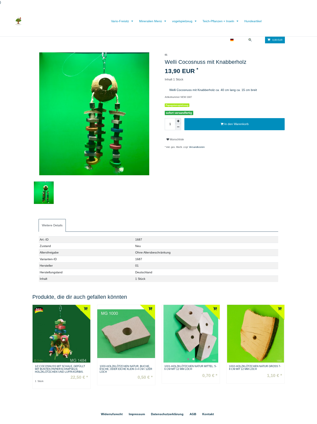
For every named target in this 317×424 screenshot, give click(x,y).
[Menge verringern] (178, 127)
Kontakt (208, 414)
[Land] (232, 40)
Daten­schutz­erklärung (167, 414)
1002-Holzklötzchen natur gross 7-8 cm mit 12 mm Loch (255, 368)
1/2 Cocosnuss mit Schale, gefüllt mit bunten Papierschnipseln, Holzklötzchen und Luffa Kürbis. (60, 369)
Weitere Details (52, 225)
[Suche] (250, 40)
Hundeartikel (253, 21)
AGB (193, 414)
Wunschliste (176, 139)
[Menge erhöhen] (178, 121)
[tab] (52, 225)
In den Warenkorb (236, 124)
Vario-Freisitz (120, 21)
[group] (191, 334)
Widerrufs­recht (112, 414)
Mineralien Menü (151, 21)
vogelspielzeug (182, 21)
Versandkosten (197, 147)
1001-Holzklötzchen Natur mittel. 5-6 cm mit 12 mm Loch (190, 368)
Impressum (137, 414)
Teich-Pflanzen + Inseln (218, 21)
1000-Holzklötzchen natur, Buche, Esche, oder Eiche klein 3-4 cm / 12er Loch (126, 369)
